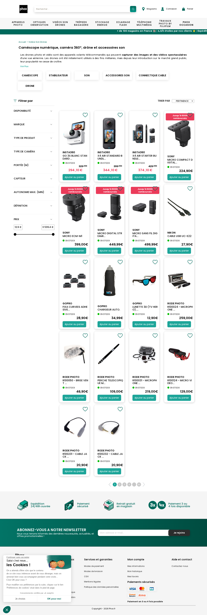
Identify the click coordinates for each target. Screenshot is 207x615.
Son (87, 75)
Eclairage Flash (123, 24)
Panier (190, 8)
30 (139, 484)
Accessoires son (118, 75)
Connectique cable (152, 75)
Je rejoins (179, 532)
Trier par (164, 101)
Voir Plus (24, 66)
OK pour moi (54, 598)
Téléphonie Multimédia (144, 24)
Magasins (151, 8)
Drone (30, 86)
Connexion (171, 8)
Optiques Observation (39, 24)
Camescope (30, 75)
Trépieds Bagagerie (81, 24)
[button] (7, 610)
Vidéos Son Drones (60, 24)
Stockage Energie (102, 24)
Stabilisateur (58, 75)
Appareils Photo (18, 24)
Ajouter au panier (74, 177)
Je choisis (20, 598)
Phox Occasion (186, 24)
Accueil (22, 42)
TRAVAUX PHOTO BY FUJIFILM (165, 23)
